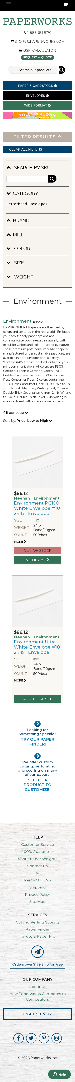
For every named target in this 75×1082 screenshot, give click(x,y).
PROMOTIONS (37, 880)
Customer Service (37, 844)
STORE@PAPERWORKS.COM (39, 42)
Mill (18, 234)
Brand (21, 220)
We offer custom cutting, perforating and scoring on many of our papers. (37, 776)
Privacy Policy (37, 894)
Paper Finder (38, 929)
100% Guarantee (37, 851)
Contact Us (37, 866)
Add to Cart (36, 699)
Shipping (37, 887)
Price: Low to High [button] (33, 421)
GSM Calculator (39, 50)
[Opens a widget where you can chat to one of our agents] (59, 1075)
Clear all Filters (25, 149)
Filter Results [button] (35, 137)
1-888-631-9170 (38, 33)
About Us (37, 986)
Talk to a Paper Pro (37, 936)
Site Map (37, 901)
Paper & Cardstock (36, 86)
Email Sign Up (37, 1014)
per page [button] (14, 413)
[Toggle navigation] (8, 3)
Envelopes (36, 96)
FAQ (37, 873)
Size (18, 262)
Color (21, 248)
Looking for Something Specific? (37, 737)
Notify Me (36, 560)
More (19, 541)
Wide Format (36, 105)
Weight (23, 277)
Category (25, 193)
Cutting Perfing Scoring (37, 922)
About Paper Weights (38, 859)
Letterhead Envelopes (26, 203)
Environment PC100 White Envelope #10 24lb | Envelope (37, 508)
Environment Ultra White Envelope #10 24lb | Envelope (37, 647)
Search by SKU (32, 167)
